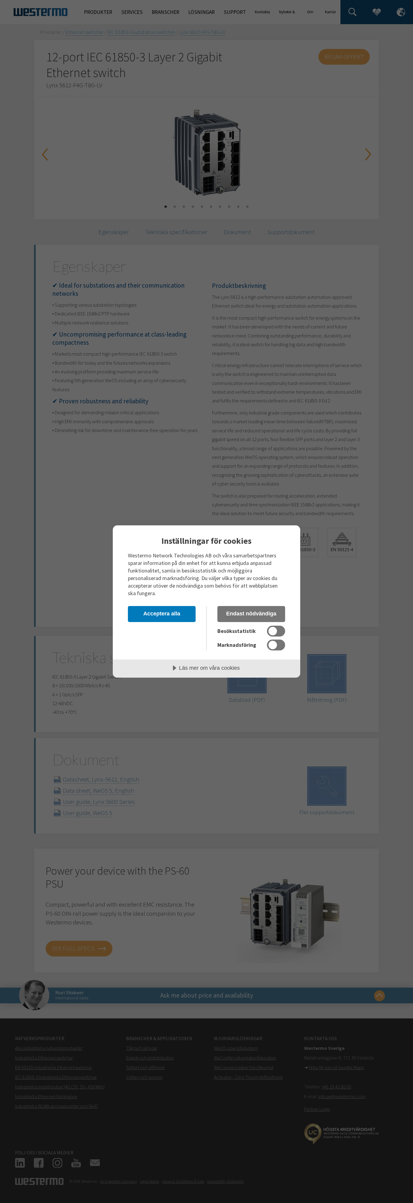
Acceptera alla (161, 614)
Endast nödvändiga (251, 614)
